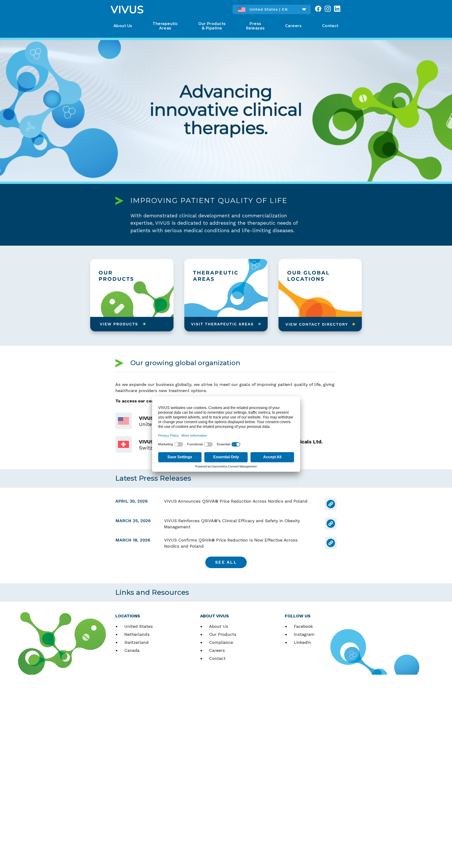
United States (138, 626)
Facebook (303, 626)
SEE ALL (226, 562)
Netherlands (136, 634)
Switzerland (136, 642)
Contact (217, 658)
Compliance (221, 642)
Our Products (222, 634)
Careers (217, 650)
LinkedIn (302, 642)
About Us (218, 626)
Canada (132, 650)
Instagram (304, 634)
